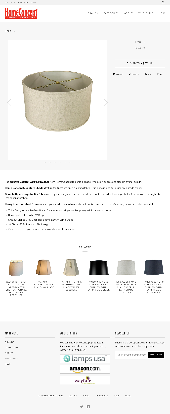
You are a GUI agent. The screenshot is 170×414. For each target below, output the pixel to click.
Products (102, 396)
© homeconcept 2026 (51, 396)
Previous (9, 103)
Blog (128, 396)
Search (73, 396)
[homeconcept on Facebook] (88, 407)
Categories (111, 13)
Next (105, 103)
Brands (93, 13)
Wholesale (145, 13)
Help (162, 13)
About (128, 13)
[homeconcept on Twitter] (81, 407)
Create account (26, 2)
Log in (8, 2)
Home (8, 31)
